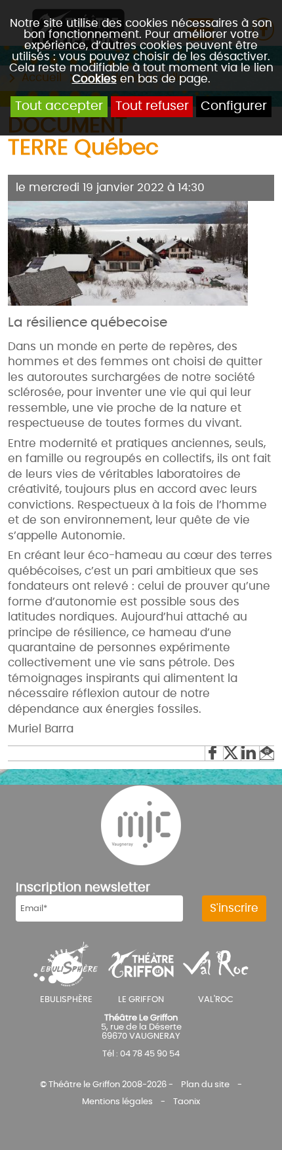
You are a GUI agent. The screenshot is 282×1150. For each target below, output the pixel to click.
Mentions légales (117, 1101)
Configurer (234, 106)
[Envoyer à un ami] (266, 753)
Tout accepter (59, 106)
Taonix (186, 1101)
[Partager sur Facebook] (214, 753)
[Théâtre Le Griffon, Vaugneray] (141, 963)
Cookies (94, 78)
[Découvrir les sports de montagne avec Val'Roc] (215, 963)
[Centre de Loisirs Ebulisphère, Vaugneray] (65, 963)
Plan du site (205, 1084)
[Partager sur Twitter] (232, 753)
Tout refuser (152, 106)
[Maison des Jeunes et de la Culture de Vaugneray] (141, 825)
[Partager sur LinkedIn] (250, 753)
